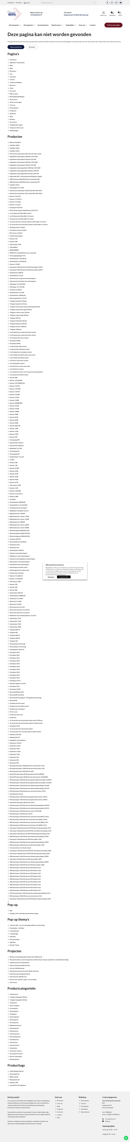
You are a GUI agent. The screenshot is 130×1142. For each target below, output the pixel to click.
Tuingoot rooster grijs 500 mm (19, 315)
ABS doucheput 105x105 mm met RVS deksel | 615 (25, 879)
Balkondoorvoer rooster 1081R (19, 525)
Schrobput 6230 (15, 669)
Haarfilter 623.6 (14, 151)
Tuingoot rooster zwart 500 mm (19, 312)
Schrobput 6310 (15, 663)
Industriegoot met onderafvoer (19, 570)
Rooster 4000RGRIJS (16, 403)
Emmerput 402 (14, 763)
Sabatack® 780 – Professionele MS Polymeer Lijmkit (26, 176)
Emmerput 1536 (15, 754)
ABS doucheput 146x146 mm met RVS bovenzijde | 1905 (27, 845)
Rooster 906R (14, 414)
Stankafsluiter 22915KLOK (18, 261)
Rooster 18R (13, 462)
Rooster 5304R (14, 400)
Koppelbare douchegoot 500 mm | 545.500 (23, 165)
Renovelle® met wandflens (18, 542)
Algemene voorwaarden (17, 62)
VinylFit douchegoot (16, 236)
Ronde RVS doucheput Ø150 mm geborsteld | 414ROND (27, 774)
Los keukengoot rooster (17, 363)
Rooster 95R (13, 584)
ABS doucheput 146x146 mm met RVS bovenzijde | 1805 (27, 865)
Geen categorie (15, 1005)
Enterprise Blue (14, 939)
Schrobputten (14, 1039)
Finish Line (13, 717)
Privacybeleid (14, 108)
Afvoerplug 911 (15, 451)
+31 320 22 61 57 (36, 15)
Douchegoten (14, 1011)
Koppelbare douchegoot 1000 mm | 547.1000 (24, 156)
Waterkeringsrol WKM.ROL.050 (19, 530)
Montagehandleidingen (17, 96)
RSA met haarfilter (15, 142)
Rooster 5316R (14, 397)
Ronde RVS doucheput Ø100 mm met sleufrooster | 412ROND (29, 777)
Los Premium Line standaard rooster (21, 352)
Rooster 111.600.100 (16, 578)
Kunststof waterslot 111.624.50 (20, 610)
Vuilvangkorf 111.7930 (17, 188)
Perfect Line (14, 712)
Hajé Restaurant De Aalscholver (19, 962)
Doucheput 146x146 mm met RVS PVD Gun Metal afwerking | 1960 (30, 831)
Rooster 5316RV (15, 394)
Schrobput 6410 (15, 661)
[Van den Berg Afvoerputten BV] (14, 14)
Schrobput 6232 (15, 666)
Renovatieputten (15, 1036)
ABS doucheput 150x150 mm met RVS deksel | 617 (25, 873)
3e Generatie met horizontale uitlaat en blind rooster (26, 723)
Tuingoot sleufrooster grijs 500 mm (21, 309)
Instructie (13, 91)
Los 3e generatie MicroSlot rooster (20, 213)
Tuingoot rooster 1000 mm (18, 326)
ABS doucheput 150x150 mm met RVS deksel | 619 (25, 867)
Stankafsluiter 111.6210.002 (18, 505)
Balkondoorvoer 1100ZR (17, 513)
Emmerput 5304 (15, 748)
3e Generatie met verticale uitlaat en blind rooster (25, 731)
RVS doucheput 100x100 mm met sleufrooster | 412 (26, 896)
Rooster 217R (14, 482)
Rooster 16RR (14, 496)
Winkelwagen (14, 130)
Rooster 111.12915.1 (16, 494)
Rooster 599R (14, 434)
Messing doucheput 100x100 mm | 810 (22, 771)
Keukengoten (14, 1020)
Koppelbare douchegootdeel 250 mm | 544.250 (24, 173)
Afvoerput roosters (16, 1051)
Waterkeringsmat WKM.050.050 (20, 536)
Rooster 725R (14, 431)
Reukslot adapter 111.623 (18, 683)
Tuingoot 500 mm (15, 318)
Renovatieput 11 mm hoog (18, 646)
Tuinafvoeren (56, 25)
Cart (11, 74)
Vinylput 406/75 (15, 635)
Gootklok (13, 499)
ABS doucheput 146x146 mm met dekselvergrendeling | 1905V (29, 842)
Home (11, 88)
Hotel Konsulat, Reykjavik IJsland (20, 974)
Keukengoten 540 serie (17, 649)
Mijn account (14, 94)
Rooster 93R (13, 587)
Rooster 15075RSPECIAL (17, 383)
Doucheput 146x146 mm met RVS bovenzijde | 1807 (26, 859)
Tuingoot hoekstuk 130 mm (18, 301)
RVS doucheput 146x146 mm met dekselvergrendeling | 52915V (29, 788)
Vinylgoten (13, 1014)
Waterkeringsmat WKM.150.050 (20, 533)
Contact (93, 25)
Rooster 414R (14, 471)
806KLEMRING (14, 250)
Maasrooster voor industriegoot (20, 562)
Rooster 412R (14, 474)
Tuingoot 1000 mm (15, 329)
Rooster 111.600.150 (16, 576)
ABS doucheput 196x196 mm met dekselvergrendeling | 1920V (29, 836)
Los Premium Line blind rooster (19, 358)
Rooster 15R (13, 239)
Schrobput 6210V (15, 689)
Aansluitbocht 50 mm (16, 794)
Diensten (12, 85)
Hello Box (13, 936)
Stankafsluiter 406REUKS (17, 595)
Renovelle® (13, 700)
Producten (11, 2)
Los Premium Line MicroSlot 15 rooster (22, 216)
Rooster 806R (14, 423)
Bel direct (32, 47)
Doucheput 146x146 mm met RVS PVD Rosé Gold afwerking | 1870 (30, 899)
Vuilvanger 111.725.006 (17, 287)
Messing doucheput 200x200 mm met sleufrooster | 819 (27, 765)
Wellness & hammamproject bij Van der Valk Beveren (26, 957)
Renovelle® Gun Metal (17, 695)
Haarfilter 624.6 (14, 185)
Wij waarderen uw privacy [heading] (55, 565)
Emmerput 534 (14, 757)
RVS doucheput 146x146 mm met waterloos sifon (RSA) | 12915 (29, 816)
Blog (11, 65)
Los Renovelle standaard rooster (20, 349)
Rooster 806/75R (15, 426)
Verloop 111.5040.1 (16, 290)
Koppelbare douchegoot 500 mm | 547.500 (23, 159)
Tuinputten (13, 1003)
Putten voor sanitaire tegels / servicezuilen (23, 979)
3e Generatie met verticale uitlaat (20, 848)
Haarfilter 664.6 (14, 148)
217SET (12, 459)
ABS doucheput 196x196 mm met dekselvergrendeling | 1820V (29, 856)
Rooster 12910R (15, 264)
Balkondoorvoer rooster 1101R (19, 516)
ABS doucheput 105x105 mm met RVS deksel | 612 (25, 887)
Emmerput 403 (14, 760)
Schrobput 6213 (15, 675)
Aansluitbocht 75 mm (16, 275)
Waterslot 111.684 (15, 601)
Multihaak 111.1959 (16, 448)
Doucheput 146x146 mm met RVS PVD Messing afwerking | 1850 (30, 853)
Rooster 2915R (14, 406)
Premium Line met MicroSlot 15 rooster (22, 219)
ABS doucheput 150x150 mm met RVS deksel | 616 (25, 876)
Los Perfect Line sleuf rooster (19, 360)
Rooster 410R (14, 476)
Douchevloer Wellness (17, 445)
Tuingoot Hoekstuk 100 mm (18, 321)
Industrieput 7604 (15, 627)
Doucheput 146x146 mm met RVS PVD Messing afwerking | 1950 (30, 833)
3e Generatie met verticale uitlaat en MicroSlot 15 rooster (28, 222)
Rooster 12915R (15, 391)
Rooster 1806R (14, 411)
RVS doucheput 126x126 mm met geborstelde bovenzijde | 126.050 (30, 782)
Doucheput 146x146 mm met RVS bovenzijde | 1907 (26, 839)
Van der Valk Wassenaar (17, 968)
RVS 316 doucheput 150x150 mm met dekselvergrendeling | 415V (30, 893)
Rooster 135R (14, 488)
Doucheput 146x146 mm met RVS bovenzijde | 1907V (26, 267)
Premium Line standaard (17, 709)
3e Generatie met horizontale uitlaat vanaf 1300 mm (26, 720)
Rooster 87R (13, 437)
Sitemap (12, 119)
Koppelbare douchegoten (18, 740)
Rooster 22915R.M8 (16, 380)
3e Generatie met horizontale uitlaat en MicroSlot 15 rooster (29, 224)
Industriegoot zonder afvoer (19, 567)
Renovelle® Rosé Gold (17, 692)
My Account (13, 99)
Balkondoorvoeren (15, 1025)
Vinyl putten (14, 1042)
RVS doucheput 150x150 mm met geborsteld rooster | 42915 (28, 797)
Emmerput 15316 (15, 746)
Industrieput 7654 (15, 624)
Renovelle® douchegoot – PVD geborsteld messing (25, 697)
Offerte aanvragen (113, 25)
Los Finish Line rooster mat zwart (20, 366)
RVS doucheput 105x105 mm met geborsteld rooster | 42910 (28, 799)
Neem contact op (16, 47)
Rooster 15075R (15, 386)
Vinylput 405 (14, 641)
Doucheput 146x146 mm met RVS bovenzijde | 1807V (26, 270)
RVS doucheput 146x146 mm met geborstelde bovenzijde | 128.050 (30, 780)
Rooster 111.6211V (16, 199)
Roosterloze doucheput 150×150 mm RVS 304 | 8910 (26, 193)
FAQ (58, 1117)
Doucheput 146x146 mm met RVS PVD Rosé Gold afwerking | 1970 (30, 828)
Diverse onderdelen (16, 1056)
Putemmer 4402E (15, 343)
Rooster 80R (13, 377)
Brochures (19, 2)
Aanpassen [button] (51, 577)
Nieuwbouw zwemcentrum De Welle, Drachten (24, 971)
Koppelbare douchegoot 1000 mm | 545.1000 (24, 162)
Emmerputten (14, 1031)
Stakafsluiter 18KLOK (16, 272)
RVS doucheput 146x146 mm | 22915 (21, 814)
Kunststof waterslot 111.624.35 (20, 612)
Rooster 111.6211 (15, 204)
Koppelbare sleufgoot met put (19, 510)
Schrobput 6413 (15, 652)
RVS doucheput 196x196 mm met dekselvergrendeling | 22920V (29, 805)
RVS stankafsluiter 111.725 (18, 298)
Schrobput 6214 (15, 672)
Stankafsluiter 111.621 (17, 457)
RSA (11, 910)
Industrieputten (15, 1034)
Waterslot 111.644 (15, 604)
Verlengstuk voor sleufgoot (18, 508)
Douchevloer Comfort (16, 443)
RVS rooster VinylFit (16, 233)
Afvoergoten (28, 25)
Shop (11, 116)
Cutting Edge (14, 934)
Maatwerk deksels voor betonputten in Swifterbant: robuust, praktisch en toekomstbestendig (39, 960)
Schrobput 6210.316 (16, 207)
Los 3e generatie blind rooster (19, 375)
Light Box (13, 942)
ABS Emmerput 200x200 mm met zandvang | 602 (25, 179)
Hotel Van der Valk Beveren (18, 976)
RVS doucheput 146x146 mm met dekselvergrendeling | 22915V (29, 808)
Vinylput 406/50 (15, 638)
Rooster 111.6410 (15, 202)
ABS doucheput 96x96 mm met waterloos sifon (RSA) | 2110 (28, 825)
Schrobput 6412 (15, 655)
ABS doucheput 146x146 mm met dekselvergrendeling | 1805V (29, 862)
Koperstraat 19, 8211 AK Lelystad (76, 15)
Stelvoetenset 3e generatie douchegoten (23, 278)
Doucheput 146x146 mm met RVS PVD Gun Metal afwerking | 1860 (30, 850)
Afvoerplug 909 (15, 440)
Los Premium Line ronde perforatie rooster (23, 332)
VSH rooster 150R (15, 485)
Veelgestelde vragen (16, 125)
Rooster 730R (14, 428)
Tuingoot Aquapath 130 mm (18, 1000)
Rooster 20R (13, 241)
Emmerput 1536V (15, 751)
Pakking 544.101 (15, 737)
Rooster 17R (13, 465)
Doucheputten (14, 1028)
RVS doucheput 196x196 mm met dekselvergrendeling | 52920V (29, 785)
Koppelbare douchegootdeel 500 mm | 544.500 (24, 171)
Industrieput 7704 (15, 621)
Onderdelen (70, 25)
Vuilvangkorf (14, 247)
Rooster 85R (13, 590)
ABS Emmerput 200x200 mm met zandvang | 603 (25, 182)
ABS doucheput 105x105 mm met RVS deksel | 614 (25, 882)
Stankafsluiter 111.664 (17, 292)
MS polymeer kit (15, 1079)
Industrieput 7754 (15, 618)
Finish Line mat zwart (16, 714)
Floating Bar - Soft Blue (17, 928)
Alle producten (85, 1112)
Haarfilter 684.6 (14, 145)
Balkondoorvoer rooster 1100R (19, 519)
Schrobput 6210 (15, 726)
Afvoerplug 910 (15, 454)
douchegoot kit (14, 1074)
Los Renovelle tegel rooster (18, 346)
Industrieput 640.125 (16, 593)
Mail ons (107, 1121)
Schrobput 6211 (15, 686)
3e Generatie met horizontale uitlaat (21, 729)
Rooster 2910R (14, 408)
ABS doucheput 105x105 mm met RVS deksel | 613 (25, 884)
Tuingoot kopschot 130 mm (18, 304)
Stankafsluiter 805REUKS (17, 502)
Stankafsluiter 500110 (17, 550)
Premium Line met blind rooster (19, 706)
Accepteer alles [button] (63, 577)
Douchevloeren (43, 25)
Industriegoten (14, 1017)
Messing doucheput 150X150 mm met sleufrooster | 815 (27, 768)
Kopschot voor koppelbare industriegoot (22, 559)
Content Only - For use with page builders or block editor (27, 925)
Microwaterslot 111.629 (17, 607)
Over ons (82, 25)
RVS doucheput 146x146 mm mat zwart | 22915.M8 (25, 811)
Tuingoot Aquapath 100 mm (18, 997)
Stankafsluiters (14, 1059)
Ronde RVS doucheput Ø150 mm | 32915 (22, 802)
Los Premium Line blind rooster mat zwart (22, 355)
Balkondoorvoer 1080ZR (17, 522)
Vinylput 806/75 (15, 630)
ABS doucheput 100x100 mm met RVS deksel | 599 (25, 890)
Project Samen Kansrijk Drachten (20, 965)
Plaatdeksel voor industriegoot (19, 564)
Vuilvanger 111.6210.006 (17, 284)
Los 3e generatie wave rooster (19, 338)
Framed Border (14, 931)
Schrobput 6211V (15, 680)
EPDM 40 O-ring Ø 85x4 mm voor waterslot (23, 253)
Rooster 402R (14, 479)
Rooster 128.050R (15, 491)
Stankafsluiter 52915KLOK (18, 258)
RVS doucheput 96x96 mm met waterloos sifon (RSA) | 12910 (28, 819)
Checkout (13, 77)
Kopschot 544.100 (15, 734)
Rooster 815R (14, 417)
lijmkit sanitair (14, 1077)
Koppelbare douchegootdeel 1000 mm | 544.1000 (25, 168)
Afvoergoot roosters (16, 1053)
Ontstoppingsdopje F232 (17, 256)
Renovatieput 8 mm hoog (17, 644)
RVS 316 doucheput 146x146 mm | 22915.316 (24, 210)
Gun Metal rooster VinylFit (18, 230)
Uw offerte (13, 122)
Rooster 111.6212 (15, 196)
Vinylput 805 (14, 632)
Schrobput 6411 (15, 658)
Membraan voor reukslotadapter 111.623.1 (23, 615)
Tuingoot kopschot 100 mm (18, 323)
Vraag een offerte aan (17, 128)
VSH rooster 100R (15, 581)
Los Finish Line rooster (17, 369)
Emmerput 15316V (15, 743)
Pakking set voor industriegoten (20, 556)
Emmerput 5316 (15, 544)
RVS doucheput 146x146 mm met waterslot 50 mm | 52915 (28, 791)
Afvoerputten (14, 25)
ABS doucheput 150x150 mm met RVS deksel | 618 (25, 870)
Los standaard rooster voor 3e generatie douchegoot (26, 372)
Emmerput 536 (14, 547)
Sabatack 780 (14, 1082)
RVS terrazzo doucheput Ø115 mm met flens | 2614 (25, 154)
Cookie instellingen (16, 82)
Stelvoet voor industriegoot (18, 553)
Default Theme (14, 945)
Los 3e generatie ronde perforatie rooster (23, 335)
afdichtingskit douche (17, 1071)
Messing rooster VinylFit (17, 227)
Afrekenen (13, 60)
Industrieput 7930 (15, 244)
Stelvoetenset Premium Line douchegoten (23, 281)
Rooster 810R (14, 420)
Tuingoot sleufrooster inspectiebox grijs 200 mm (25, 307)
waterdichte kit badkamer (18, 1085)
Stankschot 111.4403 (16, 598)
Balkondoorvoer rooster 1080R (19, 527)
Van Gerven (13, 982)
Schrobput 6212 (15, 678)
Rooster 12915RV (15, 389)
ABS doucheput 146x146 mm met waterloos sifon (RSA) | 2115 (29, 822)
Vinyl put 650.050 (15, 539)
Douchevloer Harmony (17, 573)
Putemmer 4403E (15, 340)
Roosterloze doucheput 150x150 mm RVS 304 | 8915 (26, 190)
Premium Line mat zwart (17, 703)
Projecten (13, 113)
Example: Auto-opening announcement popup (24, 913)
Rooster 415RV (14, 468)
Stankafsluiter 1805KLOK (18, 295)
